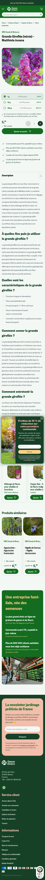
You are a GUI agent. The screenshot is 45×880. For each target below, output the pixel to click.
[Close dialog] (42, 418)
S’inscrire (29, 452)
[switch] (40, 876)
